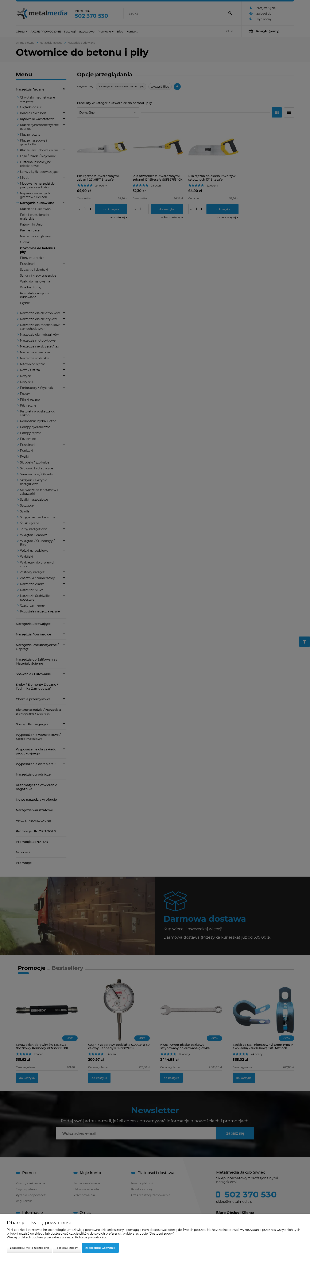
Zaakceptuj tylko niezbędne (29, 1247)
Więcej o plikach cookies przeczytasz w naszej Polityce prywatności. (57, 1237)
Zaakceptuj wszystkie (100, 1247)
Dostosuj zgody (67, 1247)
